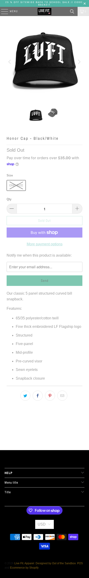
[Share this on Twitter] (25, 396)
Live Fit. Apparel (24, 563)
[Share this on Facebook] (38, 396)
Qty (9, 199)
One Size (16, 185)
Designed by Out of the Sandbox (56, 563)
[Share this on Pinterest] (50, 396)
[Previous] (10, 62)
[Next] (79, 62)
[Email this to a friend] (62, 396)
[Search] (72, 11)
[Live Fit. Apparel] (44, 11)
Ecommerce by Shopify (24, 567)
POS (80, 563)
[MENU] (2, 11)
